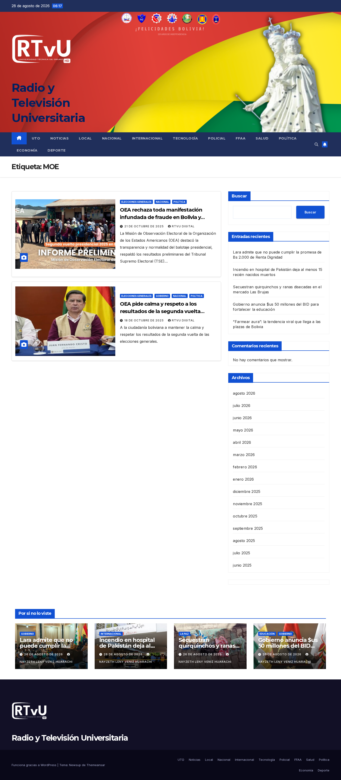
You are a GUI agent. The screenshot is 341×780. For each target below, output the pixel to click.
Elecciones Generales (136, 201)
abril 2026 (242, 442)
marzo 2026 (244, 454)
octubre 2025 (245, 516)
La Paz (184, 633)
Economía (27, 150)
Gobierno (162, 296)
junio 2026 (242, 417)
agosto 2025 (244, 540)
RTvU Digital (183, 226)
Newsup (75, 765)
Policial (216, 138)
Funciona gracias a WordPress (34, 765)
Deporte (57, 150)
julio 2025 (241, 553)
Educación (267, 633)
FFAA (240, 138)
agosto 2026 (244, 393)
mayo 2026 (243, 430)
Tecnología (185, 138)
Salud (262, 138)
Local (85, 138)
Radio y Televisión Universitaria (48, 103)
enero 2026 (243, 479)
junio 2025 (242, 565)
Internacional (147, 138)
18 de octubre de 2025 (144, 320)
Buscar (239, 196)
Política (288, 138)
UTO (36, 138)
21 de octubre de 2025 (144, 226)
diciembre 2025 (246, 491)
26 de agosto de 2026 (44, 654)
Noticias (59, 138)
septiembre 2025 (248, 528)
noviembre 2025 (247, 503)
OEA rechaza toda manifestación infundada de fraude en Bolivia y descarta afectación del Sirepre (161, 217)
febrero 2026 (245, 467)
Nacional (112, 138)
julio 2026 (241, 405)
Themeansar (96, 765)
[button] (316, 144)
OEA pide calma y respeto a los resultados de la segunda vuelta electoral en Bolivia (160, 311)
